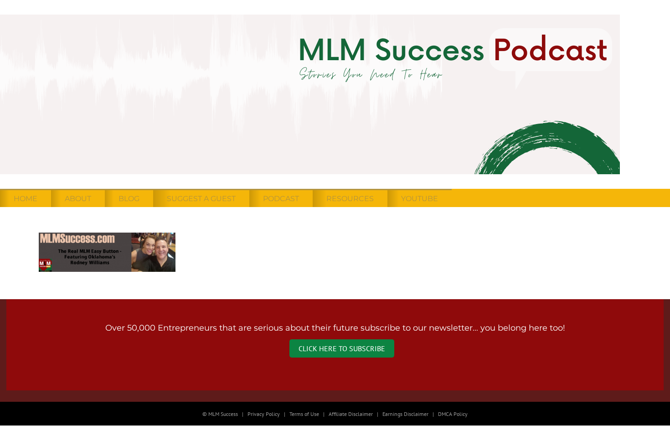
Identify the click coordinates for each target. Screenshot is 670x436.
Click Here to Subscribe (342, 348)
